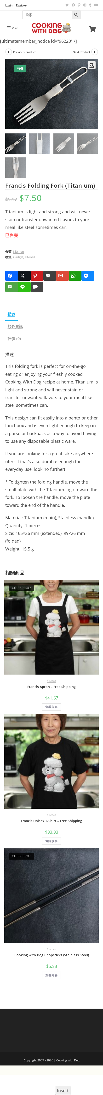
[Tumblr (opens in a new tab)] (90, 5)
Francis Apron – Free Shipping (51, 686)
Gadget (18, 257)
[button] (92, 65)
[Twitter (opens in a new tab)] (67, 5)
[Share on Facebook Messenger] (87, 276)
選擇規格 (51, 841)
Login (8, 5)
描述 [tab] (11, 314)
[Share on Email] (49, 276)
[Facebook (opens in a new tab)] (73, 5)
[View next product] (94, 51)
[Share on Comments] (37, 287)
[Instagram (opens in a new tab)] (85, 5)
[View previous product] (8, 51)
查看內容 (51, 707)
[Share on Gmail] (62, 276)
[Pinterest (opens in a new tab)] (79, 5)
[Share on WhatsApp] (75, 276)
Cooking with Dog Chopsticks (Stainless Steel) (51, 955)
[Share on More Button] (47, 287)
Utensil (30, 257)
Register (21, 5)
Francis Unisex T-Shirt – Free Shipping (51, 821)
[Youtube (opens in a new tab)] (95, 5)
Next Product (81, 52)
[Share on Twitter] (24, 276)
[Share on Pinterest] (37, 276)
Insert (63, 1090)
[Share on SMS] (11, 287)
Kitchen (18, 251)
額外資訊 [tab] (15, 326)
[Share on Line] (24, 287)
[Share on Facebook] (11, 276)
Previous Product (24, 52)
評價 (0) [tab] (14, 338)
